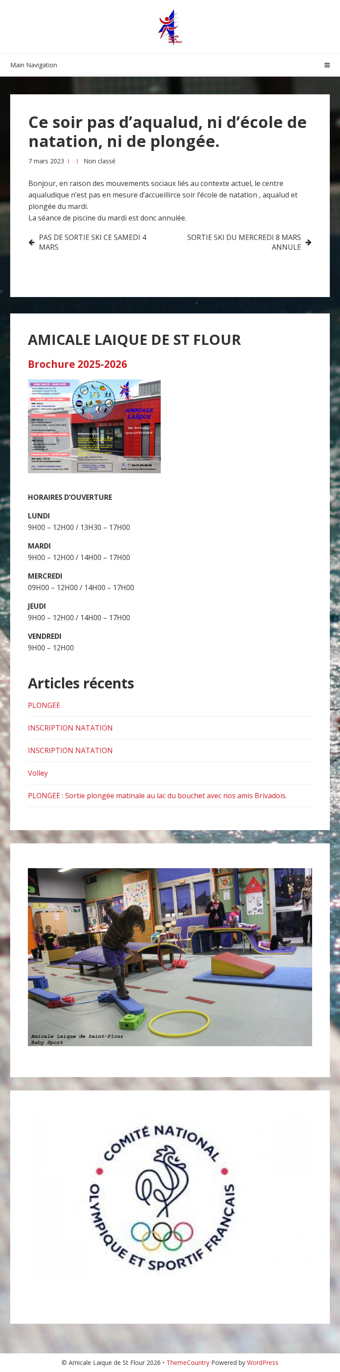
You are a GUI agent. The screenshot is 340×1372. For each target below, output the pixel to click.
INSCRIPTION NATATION (70, 728)
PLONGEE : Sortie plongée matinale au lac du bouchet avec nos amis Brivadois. (157, 795)
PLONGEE (44, 705)
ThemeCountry (187, 1362)
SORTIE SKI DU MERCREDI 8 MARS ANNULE (244, 242)
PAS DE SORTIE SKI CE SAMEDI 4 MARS (92, 242)
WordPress (262, 1362)
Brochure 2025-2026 (77, 364)
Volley (38, 773)
